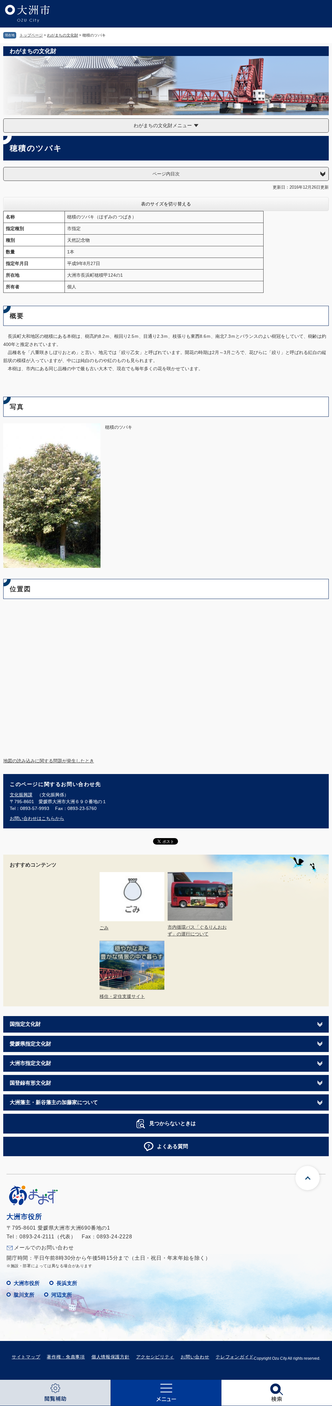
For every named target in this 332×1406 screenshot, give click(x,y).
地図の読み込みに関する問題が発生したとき (48, 760)
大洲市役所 (27, 1283)
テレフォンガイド (235, 1356)
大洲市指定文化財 (30, 1063)
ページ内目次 (166, 173)
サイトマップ (26, 1356)
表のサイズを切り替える (166, 203)
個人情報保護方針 (110, 1356)
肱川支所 (24, 1295)
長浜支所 (66, 1283)
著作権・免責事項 (66, 1356)
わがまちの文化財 (62, 35)
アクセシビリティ (155, 1356)
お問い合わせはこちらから (37, 818)
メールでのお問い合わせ (44, 1247)
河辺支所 (61, 1295)
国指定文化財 (25, 1024)
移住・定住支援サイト (122, 996)
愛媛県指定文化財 (30, 1043)
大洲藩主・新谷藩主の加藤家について (54, 1102)
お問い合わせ (195, 1356)
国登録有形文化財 (30, 1083)
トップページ (31, 35)
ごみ (104, 927)
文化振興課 (21, 794)
